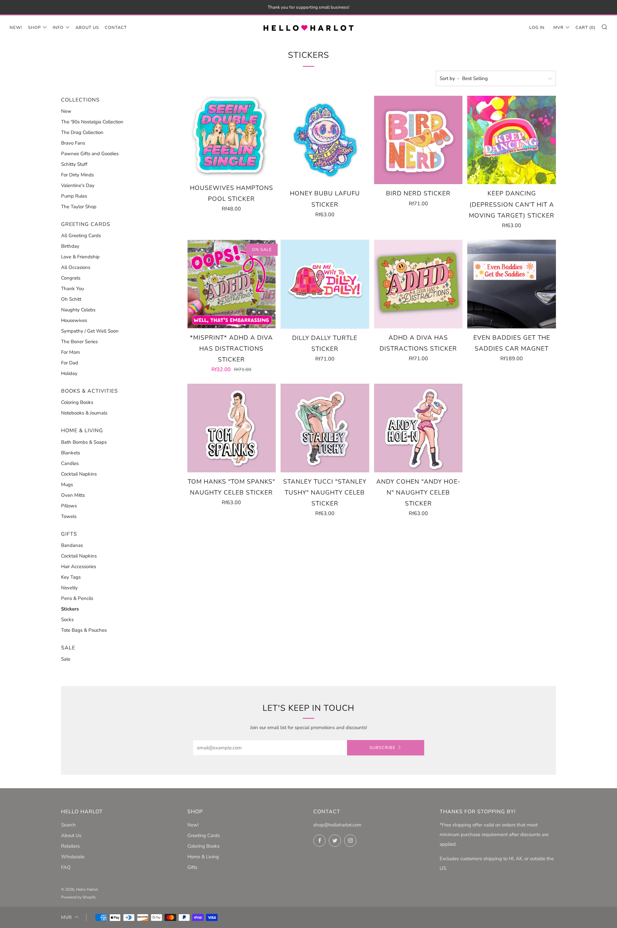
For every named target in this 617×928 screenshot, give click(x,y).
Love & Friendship (80, 257)
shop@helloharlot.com (337, 825)
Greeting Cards (203, 835)
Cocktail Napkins (79, 474)
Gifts (192, 867)
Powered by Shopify (78, 897)
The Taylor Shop (78, 206)
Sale (65, 659)
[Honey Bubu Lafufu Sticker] (325, 140)
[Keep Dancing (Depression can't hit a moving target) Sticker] (511, 140)
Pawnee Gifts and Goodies (90, 153)
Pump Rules (74, 196)
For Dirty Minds (77, 175)
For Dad (69, 363)
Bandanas (72, 545)
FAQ (66, 867)
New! (16, 28)
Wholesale (73, 856)
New (66, 111)
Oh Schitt (71, 299)
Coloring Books (77, 402)
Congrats (70, 278)
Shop (34, 28)
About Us (87, 28)
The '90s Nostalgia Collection (92, 122)
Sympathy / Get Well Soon (90, 331)
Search (68, 825)
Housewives (74, 320)
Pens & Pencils (77, 598)
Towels (68, 516)
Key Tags (71, 577)
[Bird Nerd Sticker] (418, 140)
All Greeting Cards (81, 235)
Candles (70, 463)
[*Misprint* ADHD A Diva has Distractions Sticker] (231, 284)
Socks (67, 619)
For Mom (70, 352)
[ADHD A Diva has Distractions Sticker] (418, 284)
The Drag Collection (82, 132)
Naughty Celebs (78, 310)
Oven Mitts (73, 495)
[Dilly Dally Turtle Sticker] (325, 284)
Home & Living (203, 856)
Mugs (67, 484)
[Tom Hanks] (231, 428)
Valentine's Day (77, 185)
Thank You (72, 288)
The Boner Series (79, 341)
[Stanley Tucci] (325, 428)
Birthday (70, 246)
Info (58, 28)
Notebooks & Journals (84, 413)
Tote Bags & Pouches (84, 630)
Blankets (70, 453)
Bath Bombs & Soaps (84, 442)
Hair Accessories (78, 566)
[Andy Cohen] (418, 428)
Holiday (69, 373)
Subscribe (383, 748)
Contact (116, 28)
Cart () (585, 28)
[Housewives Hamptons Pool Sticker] (231, 137)
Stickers (70, 609)
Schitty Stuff (74, 164)
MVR (558, 28)
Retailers (70, 846)
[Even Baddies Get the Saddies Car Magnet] (511, 284)
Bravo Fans (73, 143)
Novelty (69, 587)
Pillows (69, 506)
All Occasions (75, 267)
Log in (537, 28)
